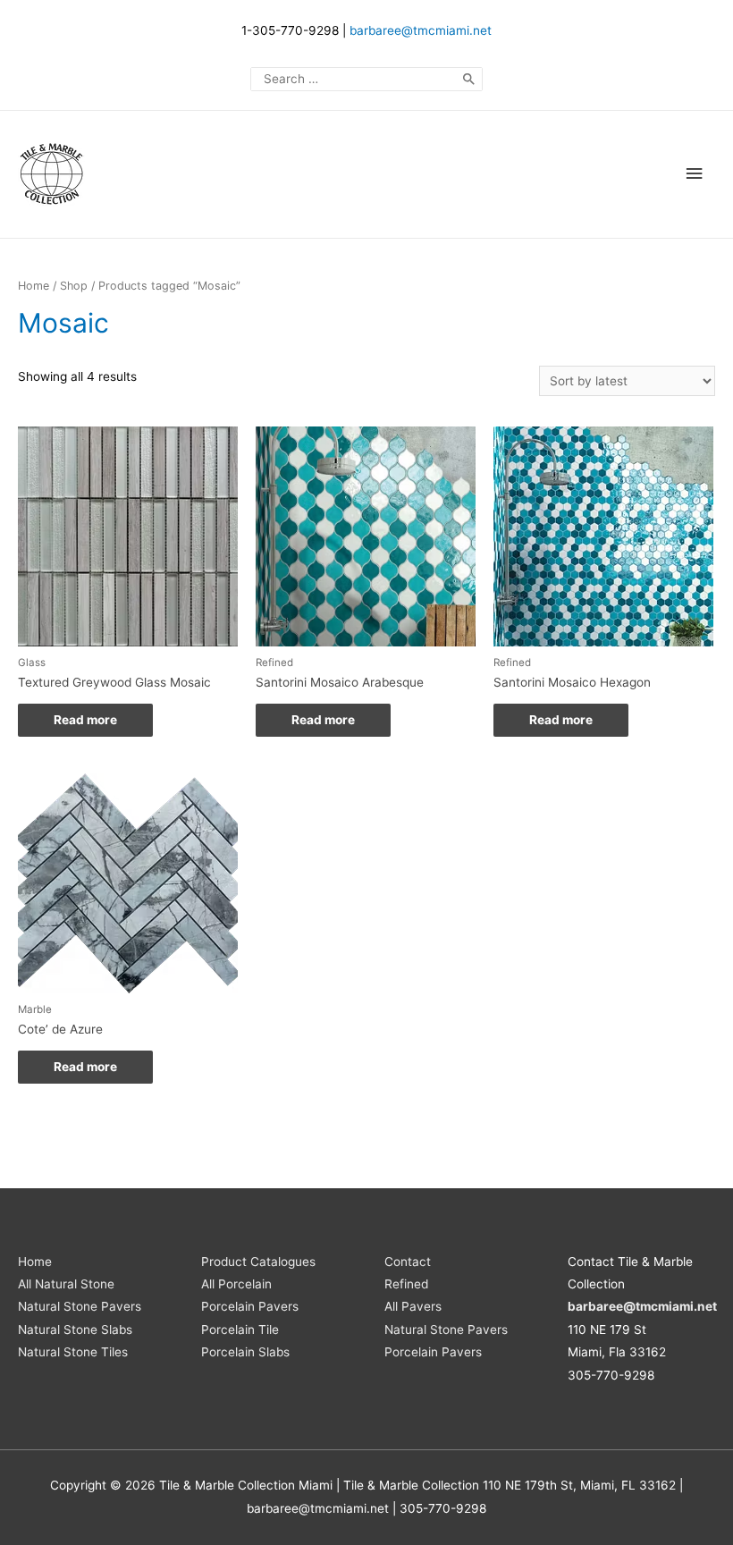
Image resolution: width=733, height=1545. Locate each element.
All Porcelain (236, 1284)
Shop (74, 285)
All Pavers (413, 1306)
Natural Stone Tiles (73, 1352)
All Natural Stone (66, 1284)
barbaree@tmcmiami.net (421, 30)
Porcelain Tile (240, 1329)
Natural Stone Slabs (75, 1329)
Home (33, 285)
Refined (406, 1284)
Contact (407, 1261)
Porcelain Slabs (245, 1352)
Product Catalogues (258, 1261)
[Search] (469, 79)
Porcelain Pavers (250, 1306)
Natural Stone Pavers (79, 1306)
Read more (85, 720)
